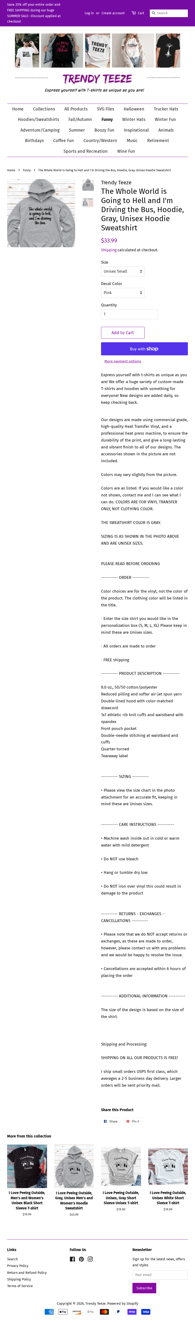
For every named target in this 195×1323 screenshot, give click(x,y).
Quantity (109, 305)
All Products (76, 109)
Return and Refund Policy (27, 1273)
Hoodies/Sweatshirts (38, 119)
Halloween (134, 109)
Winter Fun (165, 119)
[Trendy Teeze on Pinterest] (81, 1260)
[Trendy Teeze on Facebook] (72, 1260)
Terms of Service (20, 1286)
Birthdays (34, 140)
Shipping (109, 250)
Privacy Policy (17, 1266)
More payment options (122, 361)
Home (18, 109)
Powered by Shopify (122, 1303)
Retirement (158, 140)
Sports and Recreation (85, 151)
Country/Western (100, 140)
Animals (166, 130)
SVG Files (105, 109)
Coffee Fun (63, 140)
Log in (89, 13)
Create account (113, 13)
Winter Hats (133, 119)
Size (104, 262)
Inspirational (136, 130)
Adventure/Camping (39, 130)
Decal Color (111, 283)
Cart (141, 13)
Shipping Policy (19, 1279)
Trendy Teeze (95, 1303)
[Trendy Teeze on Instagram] (90, 1260)
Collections (44, 109)
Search (12, 1259)
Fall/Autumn (80, 119)
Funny (107, 119)
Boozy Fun (104, 130)
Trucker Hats (166, 109)
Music (132, 140)
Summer (77, 130)
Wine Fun (126, 151)
